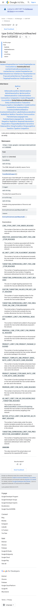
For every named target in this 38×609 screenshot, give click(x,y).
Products (10, 18)
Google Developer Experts (9, 503)
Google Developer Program (10, 496)
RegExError (13, 121)
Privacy (9, 600)
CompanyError (15, 98)
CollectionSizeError (24, 96)
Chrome (4, 545)
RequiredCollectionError (26, 121)
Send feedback (9, 29)
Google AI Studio (7, 551)
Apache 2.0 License (30, 479)
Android (4, 542)
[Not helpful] (16, 24)
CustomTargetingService (26, 64)
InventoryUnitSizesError (8, 112)
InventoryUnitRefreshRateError (17, 110)
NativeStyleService (6, 74)
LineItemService (8, 71)
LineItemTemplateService (23, 71)
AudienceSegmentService (9, 64)
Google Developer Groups (9, 500)
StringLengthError (29, 126)
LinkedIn (4, 527)
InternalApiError (18, 105)
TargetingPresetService (11, 78)
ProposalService (26, 76)
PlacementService (29, 74)
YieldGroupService (26, 78)
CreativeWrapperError (27, 98)
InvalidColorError (30, 105)
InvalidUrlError (11, 107)
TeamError (10, 128)
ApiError (17, 86)
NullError (12, 114)
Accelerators (5, 506)
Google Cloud (6, 557)
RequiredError (6, 124)
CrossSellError (6, 100)
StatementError (5, 126)
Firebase (4, 548)
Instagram (5, 524)
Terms (4, 600)
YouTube (4, 533)
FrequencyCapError (6, 105)
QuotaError (28, 119)
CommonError (5, 98)
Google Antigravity (7, 554)
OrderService (18, 74)
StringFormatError (17, 126)
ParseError (19, 114)
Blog (3, 517)
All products (5, 592)
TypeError (17, 128)
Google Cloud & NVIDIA (8, 509)
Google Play (5, 560)
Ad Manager (21, 2)
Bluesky (4, 521)
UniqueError (25, 128)
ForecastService (11, 67)
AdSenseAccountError (11, 91)
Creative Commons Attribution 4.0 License (24, 477)
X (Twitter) (5, 530)
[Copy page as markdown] (26, 37)
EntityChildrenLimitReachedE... (14, 217)
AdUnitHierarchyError (12, 93)
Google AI (4, 588)
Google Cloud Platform (8, 585)
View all (4, 563)
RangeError (5, 121)
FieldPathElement (8, 174)
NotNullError (5, 114)
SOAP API (27, 18)
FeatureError (26, 103)
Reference (7, 21)
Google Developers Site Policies (21, 481)
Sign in (33, 2)
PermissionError (29, 114)
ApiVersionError (25, 93)
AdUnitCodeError (25, 91)
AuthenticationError (11, 96)
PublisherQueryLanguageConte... (18, 117)
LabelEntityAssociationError (26, 112)
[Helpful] (13, 24)
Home (3, 18)
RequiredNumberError (18, 124)
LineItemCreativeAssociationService (17, 69)
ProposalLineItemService (12, 76)
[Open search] (28, 2)
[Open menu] (3, 2)
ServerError (30, 124)
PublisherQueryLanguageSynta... (14, 119)
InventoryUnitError (23, 107)
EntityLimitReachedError (13, 103)
